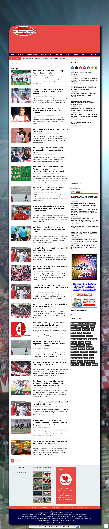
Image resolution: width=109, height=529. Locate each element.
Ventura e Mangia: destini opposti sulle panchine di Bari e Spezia (50, 442)
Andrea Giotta (47, 252)
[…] (41, 84)
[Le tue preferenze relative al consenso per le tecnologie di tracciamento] (106, 526)
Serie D (85, 358)
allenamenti (75, 323)
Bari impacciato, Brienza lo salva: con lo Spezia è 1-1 (50, 130)
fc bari (73, 333)
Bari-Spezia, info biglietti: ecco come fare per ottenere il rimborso (49, 324)
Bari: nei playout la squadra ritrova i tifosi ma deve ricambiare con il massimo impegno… (83, 95)
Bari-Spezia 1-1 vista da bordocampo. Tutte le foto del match (49, 71)
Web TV (84, 54)
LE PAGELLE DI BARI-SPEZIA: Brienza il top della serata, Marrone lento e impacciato (49, 91)
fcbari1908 (87, 333)
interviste (81, 345)
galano (84, 339)
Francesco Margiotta (49, 192)
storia (82, 364)
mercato (73, 348)
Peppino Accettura (48, 96)
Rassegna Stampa (76, 355)
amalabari (92, 323)
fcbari (79, 333)
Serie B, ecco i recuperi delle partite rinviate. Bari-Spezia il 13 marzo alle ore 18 (50, 287)
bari (79, 326)
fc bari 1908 (74, 336)
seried (91, 358)
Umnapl (94, 364)
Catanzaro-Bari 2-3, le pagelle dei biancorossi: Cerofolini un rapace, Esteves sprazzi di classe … (83, 102)
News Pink (59, 54)
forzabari (90, 336)
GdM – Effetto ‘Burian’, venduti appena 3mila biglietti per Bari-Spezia (49, 363)
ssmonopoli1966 (89, 361)
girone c (73, 342)
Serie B (85, 355)
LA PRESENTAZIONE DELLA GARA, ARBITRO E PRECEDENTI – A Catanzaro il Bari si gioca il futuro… (84, 116)
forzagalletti (75, 339)
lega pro (89, 345)
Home (12, 54)
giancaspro (92, 339)
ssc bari (80, 361)
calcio (92, 326)
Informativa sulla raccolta (38, 527)
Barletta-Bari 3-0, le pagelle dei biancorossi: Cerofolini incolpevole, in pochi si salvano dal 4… (84, 197)
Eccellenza (86, 329)
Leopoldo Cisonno (48, 75)
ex (92, 329)
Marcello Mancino (49, 309)
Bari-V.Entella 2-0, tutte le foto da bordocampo (81, 122)
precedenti (84, 352)
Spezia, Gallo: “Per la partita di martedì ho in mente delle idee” (50, 249)
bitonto (85, 326)
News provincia (46, 54)
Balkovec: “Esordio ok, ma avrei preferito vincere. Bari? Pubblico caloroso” (47, 110)
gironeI (81, 342)
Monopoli (90, 348)
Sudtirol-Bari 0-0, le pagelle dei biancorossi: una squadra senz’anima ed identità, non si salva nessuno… (84, 233)
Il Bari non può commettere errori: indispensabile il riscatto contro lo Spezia (48, 150)
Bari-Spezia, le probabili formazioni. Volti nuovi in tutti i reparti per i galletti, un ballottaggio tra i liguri (48, 169)
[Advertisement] (54, 13)
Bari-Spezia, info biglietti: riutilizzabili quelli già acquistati (50, 267)
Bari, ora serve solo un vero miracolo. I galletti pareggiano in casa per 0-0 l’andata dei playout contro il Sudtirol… (84, 87)
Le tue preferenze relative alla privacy (62, 527)
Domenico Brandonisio (49, 115)
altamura (84, 323)
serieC (73, 358)
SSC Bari (20, 54)
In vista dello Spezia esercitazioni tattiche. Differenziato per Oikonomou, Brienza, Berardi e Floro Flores (50, 422)
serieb (91, 355)
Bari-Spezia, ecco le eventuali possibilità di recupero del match (50, 305)
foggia (82, 336)
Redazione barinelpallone (50, 234)
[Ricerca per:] (89, 58)
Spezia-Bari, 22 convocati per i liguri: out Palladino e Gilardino (50, 403)
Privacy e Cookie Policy (54, 511)
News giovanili (32, 54)
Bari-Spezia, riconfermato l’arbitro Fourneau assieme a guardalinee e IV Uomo (49, 229)
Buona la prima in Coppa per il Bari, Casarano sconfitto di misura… (84, 227)
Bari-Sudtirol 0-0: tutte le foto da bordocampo (81, 73)
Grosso (73, 345)
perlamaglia (75, 352)
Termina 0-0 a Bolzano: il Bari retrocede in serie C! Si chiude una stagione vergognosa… (84, 240)
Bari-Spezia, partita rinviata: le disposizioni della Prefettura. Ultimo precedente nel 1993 (49, 343)
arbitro (73, 326)
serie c (79, 358)
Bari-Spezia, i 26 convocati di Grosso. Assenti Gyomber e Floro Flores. (48, 188)
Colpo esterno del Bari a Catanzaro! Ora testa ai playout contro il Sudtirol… (83, 109)
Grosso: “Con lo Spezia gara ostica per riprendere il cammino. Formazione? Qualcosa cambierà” (49, 208)
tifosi (88, 364)
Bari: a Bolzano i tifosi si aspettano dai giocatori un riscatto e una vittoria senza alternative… (83, 247)
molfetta (81, 348)
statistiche (74, 364)
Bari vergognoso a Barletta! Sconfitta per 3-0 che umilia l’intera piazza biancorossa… (84, 204)
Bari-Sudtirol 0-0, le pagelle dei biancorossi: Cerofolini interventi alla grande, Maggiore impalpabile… (84, 80)
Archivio (75, 54)
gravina (88, 342)
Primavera (93, 352)
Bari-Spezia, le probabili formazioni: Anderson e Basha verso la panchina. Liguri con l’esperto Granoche (49, 383)
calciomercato (75, 329)
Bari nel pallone (21, 472)
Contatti (93, 54)
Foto (67, 54)
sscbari (73, 361)
